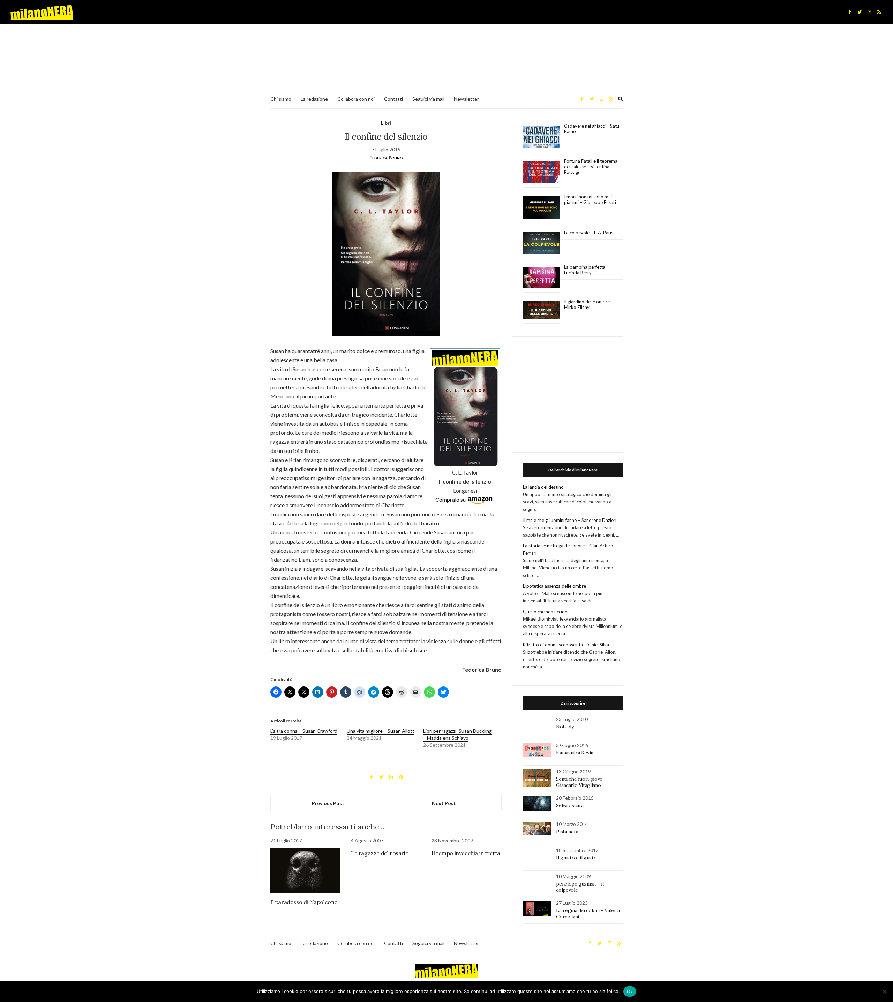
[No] (884, 991)
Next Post (444, 803)
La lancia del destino (543, 487)
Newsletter (466, 99)
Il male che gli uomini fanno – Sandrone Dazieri (569, 520)
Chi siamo (280, 99)
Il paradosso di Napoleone (303, 901)
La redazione (314, 99)
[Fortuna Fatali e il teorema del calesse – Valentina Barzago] (541, 172)
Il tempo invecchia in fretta (466, 853)
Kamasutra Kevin (574, 753)
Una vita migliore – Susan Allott (380, 731)
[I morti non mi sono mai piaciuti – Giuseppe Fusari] (541, 207)
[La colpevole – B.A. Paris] (541, 243)
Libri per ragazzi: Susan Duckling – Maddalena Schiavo (457, 734)
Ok (630, 991)
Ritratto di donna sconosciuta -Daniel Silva (566, 644)
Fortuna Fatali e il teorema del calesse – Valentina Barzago (590, 166)
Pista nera (567, 831)
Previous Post (328, 803)
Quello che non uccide (545, 611)
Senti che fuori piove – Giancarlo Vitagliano (581, 782)
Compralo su (451, 499)
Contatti (393, 99)
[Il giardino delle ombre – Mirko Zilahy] (541, 310)
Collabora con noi (356, 99)
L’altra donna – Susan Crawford (303, 731)
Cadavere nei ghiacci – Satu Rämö (591, 128)
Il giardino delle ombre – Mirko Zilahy (588, 304)
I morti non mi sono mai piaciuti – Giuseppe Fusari (590, 199)
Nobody (564, 726)
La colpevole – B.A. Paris (588, 232)
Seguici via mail (428, 99)
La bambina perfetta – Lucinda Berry (586, 269)
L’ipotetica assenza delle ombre (554, 586)
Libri (386, 123)
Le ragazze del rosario (379, 853)
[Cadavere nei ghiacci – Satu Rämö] (541, 137)
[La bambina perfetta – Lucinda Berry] (541, 278)
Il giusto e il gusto (576, 858)
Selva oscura (570, 805)
